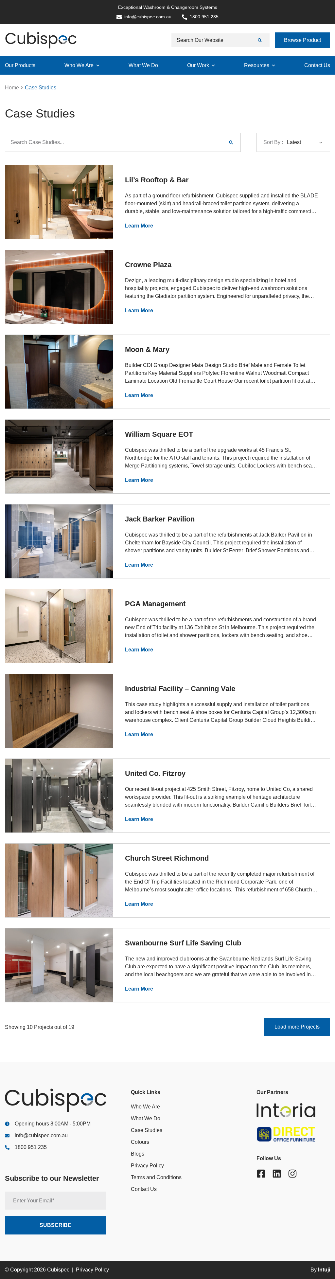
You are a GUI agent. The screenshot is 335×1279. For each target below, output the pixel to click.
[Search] (260, 40)
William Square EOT (159, 434)
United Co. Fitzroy (155, 773)
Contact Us (317, 65)
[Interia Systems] (293, 1110)
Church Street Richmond (167, 858)
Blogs (137, 1154)
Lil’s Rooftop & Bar (157, 180)
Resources (256, 65)
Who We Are (79, 65)
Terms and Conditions (156, 1177)
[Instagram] (292, 1173)
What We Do (143, 65)
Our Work (198, 65)
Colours (140, 1142)
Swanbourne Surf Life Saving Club (183, 943)
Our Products (20, 65)
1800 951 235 (31, 1147)
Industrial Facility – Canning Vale (180, 689)
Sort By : (273, 142)
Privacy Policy (147, 1165)
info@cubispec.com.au (41, 1135)
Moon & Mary (147, 349)
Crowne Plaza (148, 265)
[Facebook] (261, 1173)
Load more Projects (297, 1027)
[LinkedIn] (276, 1173)
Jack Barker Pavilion (160, 519)
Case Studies (146, 1130)
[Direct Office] (293, 1134)
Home (12, 87)
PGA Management (155, 604)
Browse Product (302, 40)
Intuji (324, 1269)
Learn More (139, 225)
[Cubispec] (41, 40)
